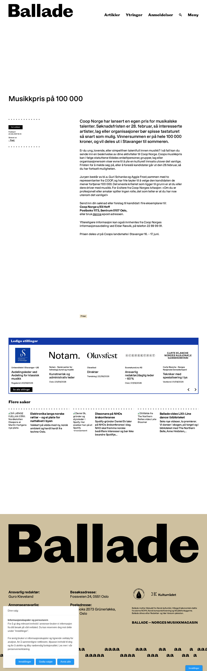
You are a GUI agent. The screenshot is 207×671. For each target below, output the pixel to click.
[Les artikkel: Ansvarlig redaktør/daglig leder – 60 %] (141, 366)
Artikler (112, 15)
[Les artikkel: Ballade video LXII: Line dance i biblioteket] (168, 422)
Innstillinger (194, 668)
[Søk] (180, 14)
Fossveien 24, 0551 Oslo (89, 596)
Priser (83, 316)
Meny (193, 15)
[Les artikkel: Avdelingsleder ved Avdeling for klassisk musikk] (28, 366)
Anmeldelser (160, 15)
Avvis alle (65, 661)
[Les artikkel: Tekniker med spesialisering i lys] (179, 366)
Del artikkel (15, 127)
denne (97, 214)
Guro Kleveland (20, 596)
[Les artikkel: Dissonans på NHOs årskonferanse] (103, 422)
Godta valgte (46, 661)
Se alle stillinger (21, 389)
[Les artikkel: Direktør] (104, 366)
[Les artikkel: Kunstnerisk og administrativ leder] (66, 366)
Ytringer (134, 15)
